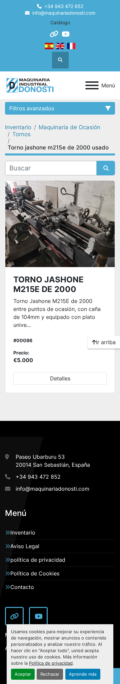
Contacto (22, 587)
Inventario (22, 532)
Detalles (60, 378)
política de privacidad (37, 559)
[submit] (106, 168)
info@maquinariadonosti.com (63, 13)
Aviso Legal (24, 546)
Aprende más (83, 674)
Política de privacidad (51, 663)
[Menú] (92, 85)
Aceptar (23, 674)
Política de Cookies (34, 573)
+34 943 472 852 (63, 6)
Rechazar (49, 674)
